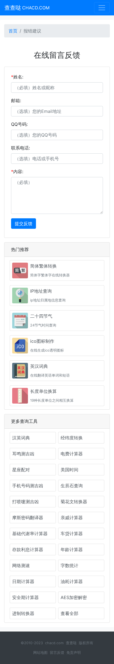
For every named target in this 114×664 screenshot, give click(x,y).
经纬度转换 (72, 437)
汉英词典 (21, 437)
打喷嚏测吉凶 (25, 501)
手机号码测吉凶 (27, 485)
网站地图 (40, 653)
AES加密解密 (74, 597)
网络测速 (21, 565)
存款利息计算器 (27, 549)
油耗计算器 (72, 581)
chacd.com (54, 643)
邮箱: (16, 100)
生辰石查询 (72, 485)
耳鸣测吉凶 (23, 453)
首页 (13, 31)
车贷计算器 (72, 533)
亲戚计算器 (72, 517)
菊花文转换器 (74, 501)
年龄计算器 (72, 549)
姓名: (17, 77)
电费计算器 (72, 453)
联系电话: (20, 148)
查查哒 (27, 7)
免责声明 (73, 653)
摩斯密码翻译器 (27, 517)
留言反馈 (57, 653)
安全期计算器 (25, 597)
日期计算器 (23, 581)
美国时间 (69, 469)
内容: (17, 171)
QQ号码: (19, 124)
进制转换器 (23, 613)
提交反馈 (23, 223)
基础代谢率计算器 (30, 533)
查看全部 (69, 613)
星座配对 (21, 469)
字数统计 (69, 565)
